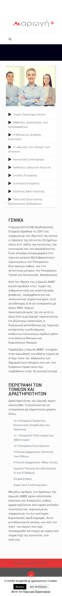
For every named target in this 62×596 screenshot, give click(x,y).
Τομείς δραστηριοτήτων (29, 114)
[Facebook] (23, 12)
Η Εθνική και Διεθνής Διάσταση (24, 137)
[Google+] (28, 12)
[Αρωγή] (31, 24)
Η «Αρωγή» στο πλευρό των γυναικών (29, 149)
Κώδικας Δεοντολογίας (29, 191)
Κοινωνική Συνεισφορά (28, 159)
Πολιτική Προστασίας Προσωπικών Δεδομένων (25, 201)
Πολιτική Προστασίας (37, 591)
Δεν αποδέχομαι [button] (38, 586)
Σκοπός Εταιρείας (25, 175)
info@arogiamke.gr (33, 7)
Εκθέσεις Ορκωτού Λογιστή (32, 167)
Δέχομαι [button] (20, 586)
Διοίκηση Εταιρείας (26, 183)
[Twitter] (32, 12)
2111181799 (32, 3)
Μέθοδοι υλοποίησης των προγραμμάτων (28, 124)
